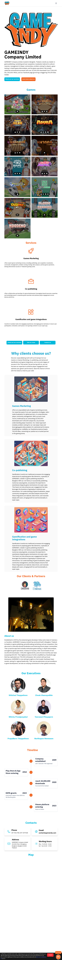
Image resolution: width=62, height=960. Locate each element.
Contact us (47, 343)
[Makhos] (17, 146)
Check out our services (12, 79)
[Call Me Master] (44, 166)
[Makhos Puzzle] (44, 146)
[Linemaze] (44, 187)
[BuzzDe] (17, 166)
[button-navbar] (56, 3)
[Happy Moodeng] (17, 104)
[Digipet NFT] (17, 208)
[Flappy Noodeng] (44, 208)
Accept (50, 955)
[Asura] (44, 125)
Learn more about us (28, 79)
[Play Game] (58, 957)
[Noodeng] (17, 228)
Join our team (31, 343)
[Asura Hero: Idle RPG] (17, 125)
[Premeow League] (17, 187)
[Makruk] (44, 104)
